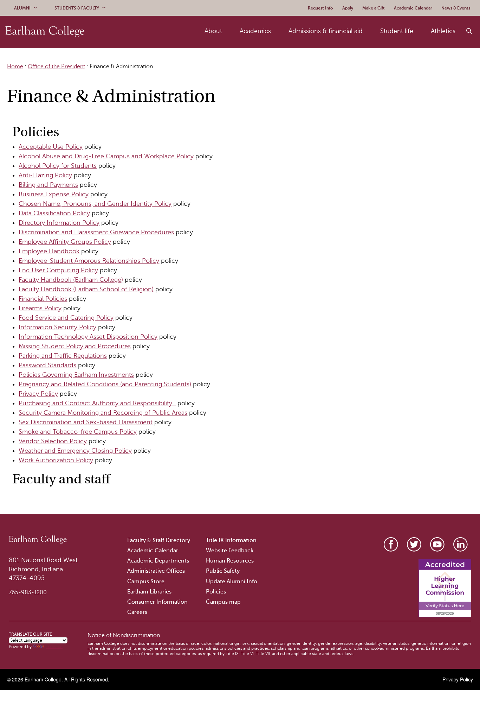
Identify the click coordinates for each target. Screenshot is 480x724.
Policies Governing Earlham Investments (76, 374)
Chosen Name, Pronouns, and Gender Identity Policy (95, 203)
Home (15, 66)
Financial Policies (43, 298)
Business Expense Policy (54, 194)
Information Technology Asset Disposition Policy (88, 336)
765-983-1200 (28, 592)
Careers (137, 612)
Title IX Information (231, 540)
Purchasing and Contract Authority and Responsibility (97, 403)
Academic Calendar (152, 550)
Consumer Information (157, 602)
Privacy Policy (38, 393)
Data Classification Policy (54, 213)
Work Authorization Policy (56, 460)
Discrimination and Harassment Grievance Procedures (96, 232)
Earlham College (43, 679)
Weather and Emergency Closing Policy (75, 450)
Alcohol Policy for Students (58, 165)
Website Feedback (229, 550)
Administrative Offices (156, 571)
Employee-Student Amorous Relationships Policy (89, 260)
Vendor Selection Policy (53, 441)
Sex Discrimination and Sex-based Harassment (86, 422)
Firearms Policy (40, 308)
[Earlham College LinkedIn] (460, 544)
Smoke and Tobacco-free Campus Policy (78, 431)
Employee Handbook (49, 251)
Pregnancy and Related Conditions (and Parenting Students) (105, 384)
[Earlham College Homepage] (44, 31)
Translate (54, 646)
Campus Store (145, 581)
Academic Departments (158, 561)
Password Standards (47, 365)
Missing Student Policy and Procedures (75, 346)
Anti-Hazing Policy (45, 175)
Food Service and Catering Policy (66, 317)
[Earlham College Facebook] (391, 544)
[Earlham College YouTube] (437, 544)
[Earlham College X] (414, 544)
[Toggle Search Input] (469, 31)
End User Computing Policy (58, 270)
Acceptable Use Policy (51, 146)
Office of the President (56, 66)
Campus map (223, 602)
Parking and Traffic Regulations (63, 355)
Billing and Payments (48, 184)
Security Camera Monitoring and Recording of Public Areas (103, 412)
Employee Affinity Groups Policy (65, 241)
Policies (216, 592)
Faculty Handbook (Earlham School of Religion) (86, 289)
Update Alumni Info (231, 581)
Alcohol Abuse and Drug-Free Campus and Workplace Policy (106, 156)
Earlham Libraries (149, 592)
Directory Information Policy (59, 222)
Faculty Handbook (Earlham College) (71, 279)
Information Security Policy (57, 327)
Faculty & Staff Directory (158, 540)
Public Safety (223, 571)
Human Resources (230, 561)
